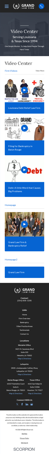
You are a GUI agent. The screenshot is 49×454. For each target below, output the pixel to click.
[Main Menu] (7, 6)
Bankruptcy (24, 322)
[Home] (23, 6)
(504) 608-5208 (24, 301)
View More (40, 71)
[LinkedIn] (27, 404)
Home (24, 315)
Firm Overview (24, 318)
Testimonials (24, 330)
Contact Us (24, 334)
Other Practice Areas (24, 326)
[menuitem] (24, 433)
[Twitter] (17, 404)
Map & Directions (24, 358)
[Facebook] (22, 404)
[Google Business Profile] (31, 404)
